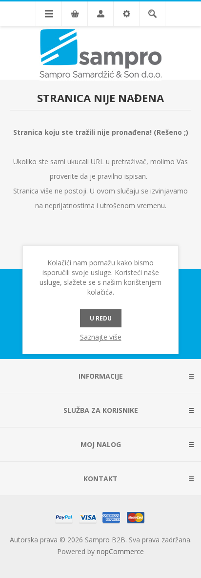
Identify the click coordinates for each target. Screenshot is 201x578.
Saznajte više (100, 337)
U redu (101, 318)
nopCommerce (120, 551)
